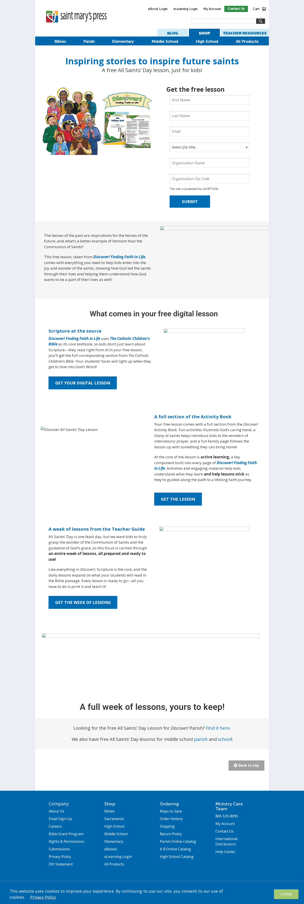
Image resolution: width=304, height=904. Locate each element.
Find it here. (218, 728)
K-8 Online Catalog (175, 849)
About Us (56, 811)
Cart (256, 9)
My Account (212, 9)
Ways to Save (171, 811)
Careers (55, 826)
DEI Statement (61, 864)
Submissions (59, 849)
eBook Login (158, 9)
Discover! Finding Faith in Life (119, 256)
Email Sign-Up (60, 818)
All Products (247, 41)
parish (201, 739)
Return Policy (171, 833)
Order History (171, 818)
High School (207, 41)
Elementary (123, 41)
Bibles (60, 41)
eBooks (110, 849)
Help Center (225, 851)
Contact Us (236, 9)
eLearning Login (185, 9)
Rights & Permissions (66, 841)
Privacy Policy (43, 897)
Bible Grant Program (66, 833)
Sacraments (114, 818)
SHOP (204, 33)
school (224, 739)
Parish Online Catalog (178, 841)
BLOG (172, 33)
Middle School (165, 41)
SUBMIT (190, 201)
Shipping (167, 826)
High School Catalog (177, 856)
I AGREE (286, 894)
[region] (152, 893)
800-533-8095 (226, 816)
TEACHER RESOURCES (245, 33)
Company (59, 804)
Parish (89, 41)
